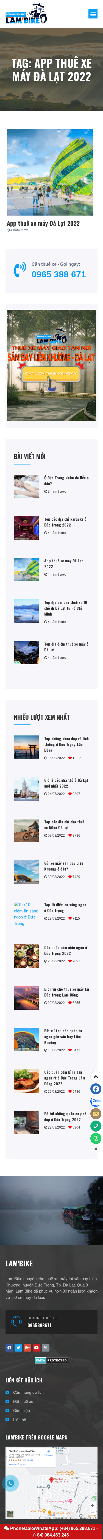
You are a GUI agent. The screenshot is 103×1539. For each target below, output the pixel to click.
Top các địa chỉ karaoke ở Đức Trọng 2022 (65, 522)
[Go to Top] (95, 1076)
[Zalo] (95, 1101)
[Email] (95, 1113)
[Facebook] (95, 1088)
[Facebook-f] (9, 1348)
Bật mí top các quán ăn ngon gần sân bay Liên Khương (63, 1036)
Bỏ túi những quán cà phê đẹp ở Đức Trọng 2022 (65, 1116)
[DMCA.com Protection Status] (51, 1362)
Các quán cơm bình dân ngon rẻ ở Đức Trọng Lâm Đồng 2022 (64, 1077)
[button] (93, 13)
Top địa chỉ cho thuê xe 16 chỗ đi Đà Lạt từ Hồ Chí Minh (65, 608)
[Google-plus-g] (27, 1348)
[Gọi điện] (95, 1126)
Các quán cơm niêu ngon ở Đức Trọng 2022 (65, 950)
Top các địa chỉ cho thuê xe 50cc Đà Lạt (64, 824)
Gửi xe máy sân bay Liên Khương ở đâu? (63, 866)
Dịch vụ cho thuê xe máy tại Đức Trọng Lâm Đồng (66, 992)
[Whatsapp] (95, 1138)
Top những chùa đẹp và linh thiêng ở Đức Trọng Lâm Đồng (66, 744)
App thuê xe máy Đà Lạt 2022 (43, 223)
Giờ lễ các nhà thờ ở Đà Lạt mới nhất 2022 (66, 783)
